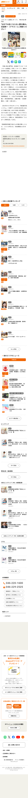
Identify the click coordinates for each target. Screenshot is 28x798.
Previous (4, 39)
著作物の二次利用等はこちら (13, 595)
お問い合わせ (15, 745)
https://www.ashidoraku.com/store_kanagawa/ (13, 145)
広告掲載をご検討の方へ (9, 753)
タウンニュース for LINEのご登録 (13, 687)
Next (23, 39)
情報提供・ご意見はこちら (13, 591)
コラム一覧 (14, 571)
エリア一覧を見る (13, 418)
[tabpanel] (14, 41)
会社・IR (18, 2)
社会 (23, 8)
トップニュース (11, 8)
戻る (3, 11)
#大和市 (4, 151)
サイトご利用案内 (19, 760)
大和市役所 (7, 616)
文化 (18, 8)
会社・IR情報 (6, 750)
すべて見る (13, 465)
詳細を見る (14, 716)
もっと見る (14, 349)
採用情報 (5, 756)
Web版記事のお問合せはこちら (14, 605)
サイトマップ (14, 761)
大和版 (3, 5)
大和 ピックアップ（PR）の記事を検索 (14, 536)
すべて (3, 8)
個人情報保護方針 (8, 760)
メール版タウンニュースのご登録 (13, 692)
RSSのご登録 (13, 727)
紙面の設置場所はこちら (12, 602)
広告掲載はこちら (10, 598)
